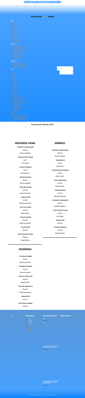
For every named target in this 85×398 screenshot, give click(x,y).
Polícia (14, 24)
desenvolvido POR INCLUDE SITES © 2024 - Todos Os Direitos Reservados (42, 394)
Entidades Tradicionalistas (18, 51)
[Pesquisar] (58, 72)
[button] (30, 70)
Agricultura (15, 30)
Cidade (14, 33)
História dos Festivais (17, 50)
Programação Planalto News (19, 63)
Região (14, 34)
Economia (14, 31)
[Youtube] (65, 318)
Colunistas (12, 60)
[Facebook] (61, 318)
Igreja (13, 23)
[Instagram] (67, 318)
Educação (14, 37)
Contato (12, 69)
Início (11, 20)
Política (14, 27)
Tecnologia (15, 41)
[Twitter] (63, 318)
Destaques (30, 320)
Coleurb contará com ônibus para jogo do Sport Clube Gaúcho (50, 347)
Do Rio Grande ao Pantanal (18, 46)
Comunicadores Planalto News (19, 64)
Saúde (13, 28)
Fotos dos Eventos (16, 57)
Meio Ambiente (16, 40)
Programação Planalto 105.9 (19, 66)
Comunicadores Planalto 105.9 (19, 67)
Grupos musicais (16, 59)
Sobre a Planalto (13, 61)
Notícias (12, 21)
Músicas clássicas (16, 53)
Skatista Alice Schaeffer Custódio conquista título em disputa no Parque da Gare (50, 382)
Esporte (14, 25)
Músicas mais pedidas (17, 56)
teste (44, 318)
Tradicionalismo (14, 44)
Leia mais (45, 320)
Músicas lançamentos (17, 54)
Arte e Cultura (15, 36)
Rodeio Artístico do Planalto (19, 48)
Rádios (11, 43)
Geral (13, 38)
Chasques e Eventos (17, 47)
